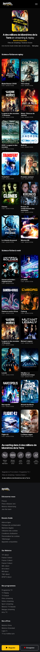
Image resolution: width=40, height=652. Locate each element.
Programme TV (7, 590)
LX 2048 (24, 280)
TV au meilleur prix (8, 634)
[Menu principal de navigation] (36, 4)
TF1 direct (5, 555)
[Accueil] (7, 4)
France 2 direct (7, 558)
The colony (25, 84)
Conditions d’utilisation (10, 533)
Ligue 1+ (5, 631)
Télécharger (6, 539)
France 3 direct (7, 560)
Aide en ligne (6, 522)
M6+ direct (5, 566)
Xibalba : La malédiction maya (28, 374)
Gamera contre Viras (10, 311)
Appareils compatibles (9, 542)
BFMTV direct (6, 577)
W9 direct (5, 571)
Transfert (5, 177)
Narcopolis (6, 405)
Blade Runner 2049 (9, 84)
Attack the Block (27, 405)
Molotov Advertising (9, 506)
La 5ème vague (27, 434)
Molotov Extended (8, 628)
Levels (4, 373)
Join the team (6, 509)
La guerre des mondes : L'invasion (10, 114)
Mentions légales (8, 528)
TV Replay (5, 593)
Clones (4, 207)
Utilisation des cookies (10, 531)
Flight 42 (5, 434)
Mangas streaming (8, 609)
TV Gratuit (5, 596)
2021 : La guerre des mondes (9, 146)
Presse (4, 501)
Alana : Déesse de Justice (28, 114)
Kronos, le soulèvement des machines (27, 208)
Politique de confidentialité (11, 525)
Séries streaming (8, 601)
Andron (24, 145)
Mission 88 (25, 240)
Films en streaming (14, 43)
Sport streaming (7, 604)
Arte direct (5, 569)
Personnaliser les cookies (11, 536)
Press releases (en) (9, 504)
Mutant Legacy (27, 341)
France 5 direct (7, 563)
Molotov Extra (7, 625)
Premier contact (27, 177)
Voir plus (35, 46)
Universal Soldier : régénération (9, 280)
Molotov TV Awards (9, 607)
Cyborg (24, 311)
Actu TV (4, 612)
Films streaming (7, 598)
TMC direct (6, 574)
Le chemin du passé (9, 240)
